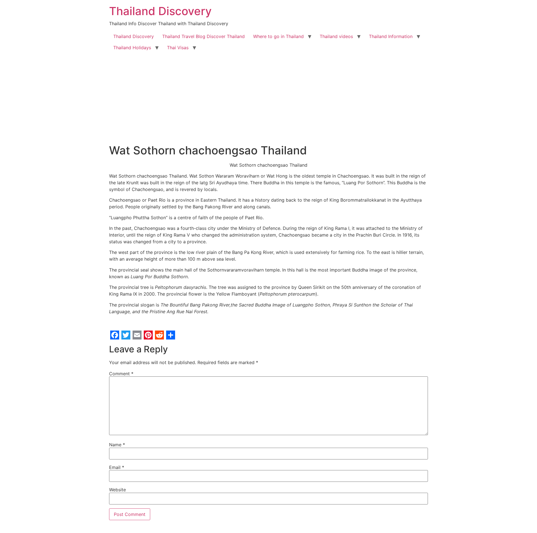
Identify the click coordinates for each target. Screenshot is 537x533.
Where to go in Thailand (278, 36)
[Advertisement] (268, 95)
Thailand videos (336, 36)
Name (117, 444)
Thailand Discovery (160, 11)
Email (116, 467)
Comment (121, 373)
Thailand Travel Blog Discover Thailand (203, 36)
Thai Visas (178, 47)
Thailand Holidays (132, 47)
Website (117, 489)
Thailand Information (391, 36)
